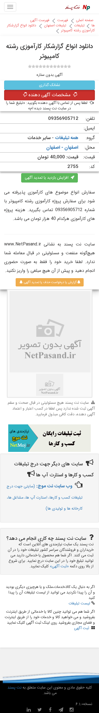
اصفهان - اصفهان (62, 147)
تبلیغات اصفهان (55, 26)
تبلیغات (79, 26)
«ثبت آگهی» (59, 566)
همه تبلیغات (66, 138)
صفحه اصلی (85, 20)
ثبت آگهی (81, 628)
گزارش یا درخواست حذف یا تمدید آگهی (49, 282)
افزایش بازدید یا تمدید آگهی (48, 178)
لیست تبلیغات (79, 603)
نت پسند (14, 687)
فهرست (62, 20)
